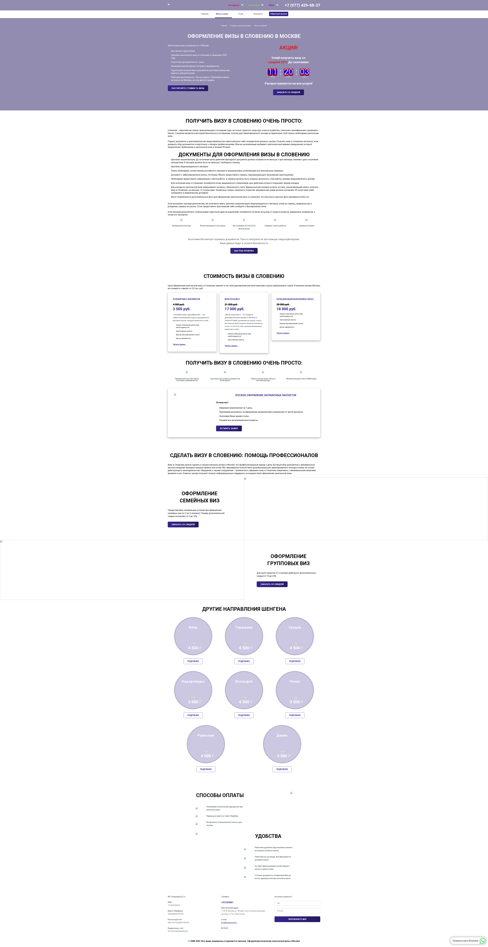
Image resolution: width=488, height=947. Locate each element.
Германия (244, 627)
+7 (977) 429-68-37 (302, 5)
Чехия (294, 681)
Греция (295, 627)
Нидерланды (193, 681)
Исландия (244, 681)
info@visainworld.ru (229, 923)
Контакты (258, 14)
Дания (282, 735)
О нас (240, 14)
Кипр (193, 627)
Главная (204, 14)
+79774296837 (227, 902)
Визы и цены (222, 14)
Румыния (205, 735)
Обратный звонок (278, 14)
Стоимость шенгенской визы (240, 26)
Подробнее (193, 661)
